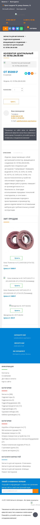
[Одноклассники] (32, 73)
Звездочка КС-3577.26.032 (13, 315)
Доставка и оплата (9, 379)
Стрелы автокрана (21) (10, 450)
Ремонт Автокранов (9, 472)
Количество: (7, 90)
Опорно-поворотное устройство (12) (16, 436)
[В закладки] (26, 101)
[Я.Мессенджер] (26, 73)
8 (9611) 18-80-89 (29, 21)
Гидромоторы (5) (8, 397)
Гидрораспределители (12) (12, 406)
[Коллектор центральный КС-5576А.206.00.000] (20, 64)
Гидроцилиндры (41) (9, 409)
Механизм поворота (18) (11, 433)
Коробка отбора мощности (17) (14, 427)
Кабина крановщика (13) (11, 415)
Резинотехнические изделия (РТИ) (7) (16, 445)
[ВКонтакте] (29, 73)
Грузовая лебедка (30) (10, 412)
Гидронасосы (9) (8, 400)
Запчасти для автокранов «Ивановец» (16, 466)
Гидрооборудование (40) (11, 403)
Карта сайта (6, 382)
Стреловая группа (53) (10, 448)
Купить (13, 102)
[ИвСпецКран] (20, 15)
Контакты (5, 373)
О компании (6, 376)
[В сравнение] (24, 258)
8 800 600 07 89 (17, 116)
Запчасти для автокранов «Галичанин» (16, 463)
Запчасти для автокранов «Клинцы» (15, 469)
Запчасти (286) (7, 394)
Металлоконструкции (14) (11, 430)
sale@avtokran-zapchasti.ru (26, 121)
